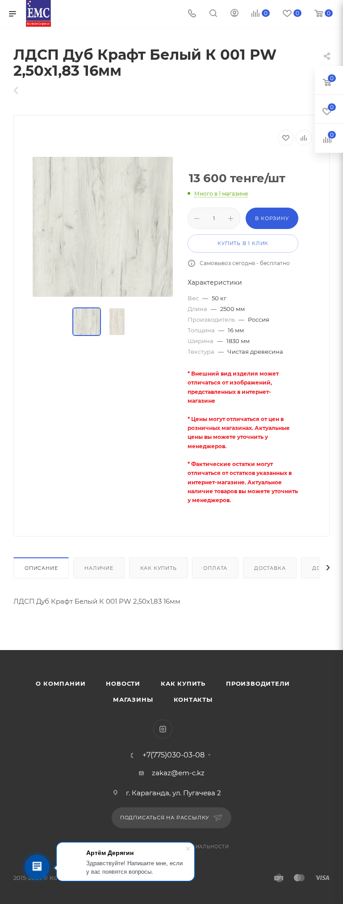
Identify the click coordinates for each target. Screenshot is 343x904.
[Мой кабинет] (234, 14)
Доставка (269, 568)
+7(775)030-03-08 (173, 755)
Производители (257, 683)
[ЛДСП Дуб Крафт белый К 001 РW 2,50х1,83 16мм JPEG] (103, 227)
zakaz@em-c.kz (178, 773)
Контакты (193, 699)
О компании (60, 683)
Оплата (215, 568)
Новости (123, 683)
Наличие (98, 568)
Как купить (158, 568)
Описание (41, 568)
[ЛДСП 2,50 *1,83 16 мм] (20, 90)
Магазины (133, 699)
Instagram (162, 729)
